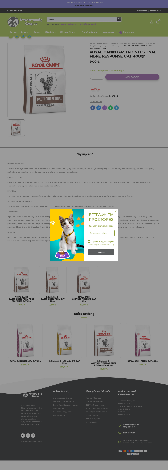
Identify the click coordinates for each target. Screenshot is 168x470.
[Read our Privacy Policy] (113, 245)
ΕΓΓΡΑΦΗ (101, 252)
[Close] (115, 211)
